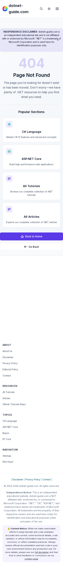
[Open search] (41, 9)
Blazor (6, 433)
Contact (7, 375)
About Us (7, 351)
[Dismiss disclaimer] (57, 39)
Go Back (34, 246)
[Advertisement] (31, 301)
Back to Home (33, 236)
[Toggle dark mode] (49, 9)
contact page (31, 559)
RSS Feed (8, 461)
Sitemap (7, 455)
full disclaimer (42, 552)
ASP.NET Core (10, 427)
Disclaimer (8, 357)
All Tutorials (9, 392)
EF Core (7, 439)
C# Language (10, 421)
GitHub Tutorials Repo (14, 404)
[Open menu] (57, 9)
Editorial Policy (10, 369)
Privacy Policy (10, 363)
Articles (6, 398)
